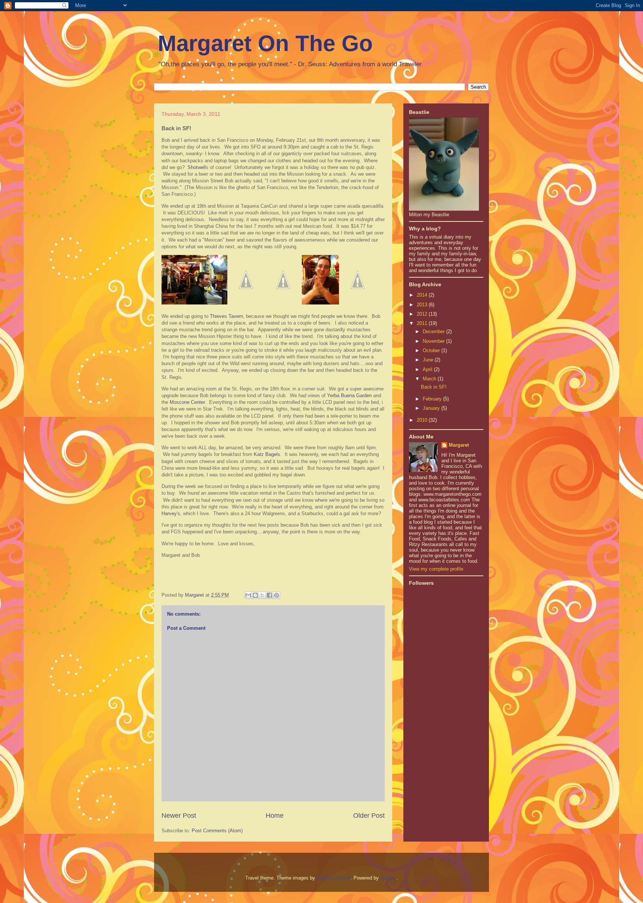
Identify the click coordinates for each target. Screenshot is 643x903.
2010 (423, 420)
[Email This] (248, 595)
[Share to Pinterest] (276, 595)
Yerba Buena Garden (349, 395)
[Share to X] (262, 595)
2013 (423, 304)
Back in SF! (434, 387)
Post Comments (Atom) (217, 830)
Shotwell (197, 167)
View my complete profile (436, 569)
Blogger (388, 878)
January (432, 408)
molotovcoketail (334, 878)
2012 (423, 314)
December (434, 331)
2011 (423, 323)
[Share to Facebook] (269, 595)
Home (275, 815)
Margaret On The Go (265, 43)
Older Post (369, 815)
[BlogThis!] (255, 595)
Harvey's (170, 513)
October (432, 350)
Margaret (459, 445)
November (434, 341)
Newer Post (178, 815)
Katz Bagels (267, 454)
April (428, 369)
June (429, 360)
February (433, 399)
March (430, 379)
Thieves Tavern (226, 316)
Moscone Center (187, 402)
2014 (423, 295)
